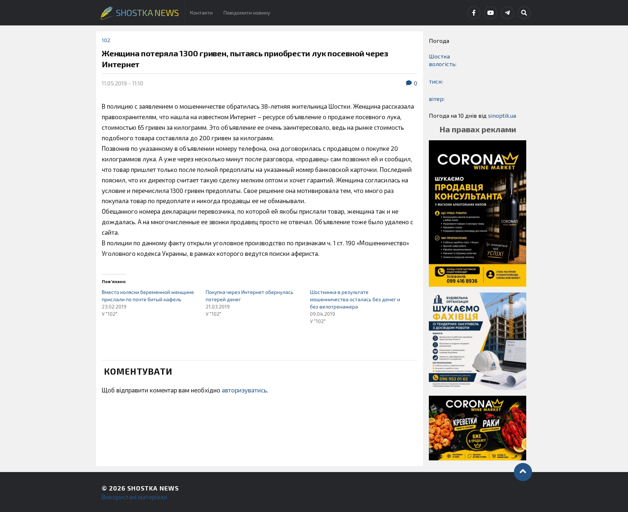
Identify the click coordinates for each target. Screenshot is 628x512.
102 (106, 40)
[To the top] (523, 472)
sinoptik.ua (502, 115)
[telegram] (507, 12)
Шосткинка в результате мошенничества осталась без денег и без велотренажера (355, 299)
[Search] (524, 12)
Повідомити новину (247, 12)
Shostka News (153, 488)
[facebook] (473, 12)
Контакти (201, 12)
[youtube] (490, 12)
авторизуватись (244, 390)
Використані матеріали (134, 496)
